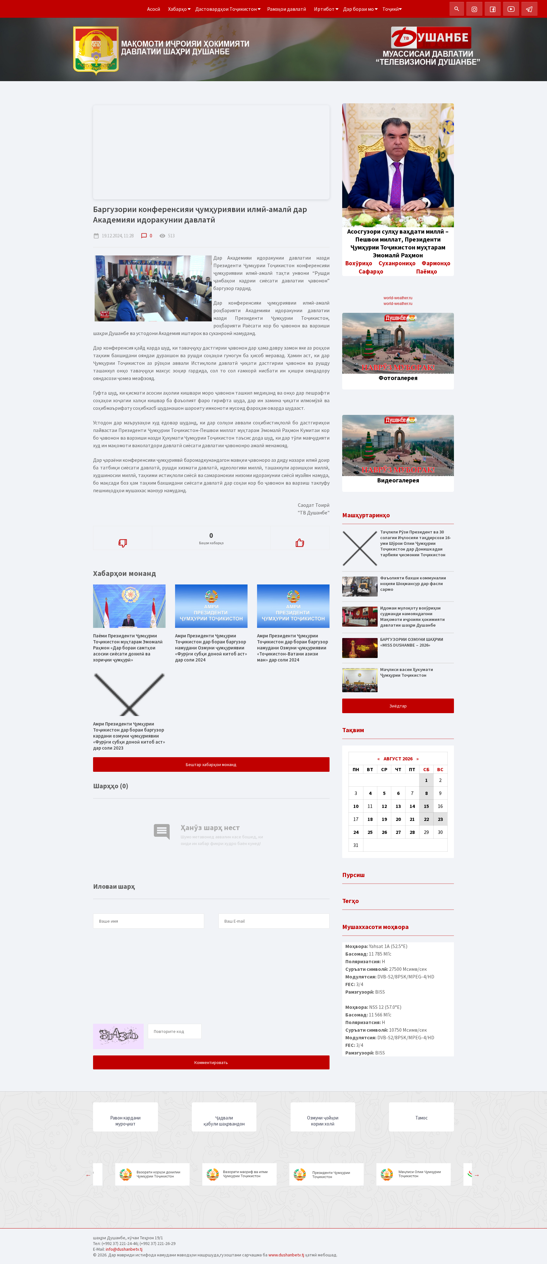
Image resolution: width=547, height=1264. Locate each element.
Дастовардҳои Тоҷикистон (226, 9)
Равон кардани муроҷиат (125, 1121)
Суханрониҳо (397, 263)
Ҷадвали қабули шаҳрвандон (224, 1121)
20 (398, 819)
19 (384, 819)
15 (426, 806)
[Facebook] (493, 9)
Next (477, 1174)
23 (440, 819)
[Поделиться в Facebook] (98, 561)
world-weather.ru (398, 298)
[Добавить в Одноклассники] (110, 561)
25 (370, 832)
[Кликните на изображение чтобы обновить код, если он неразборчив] (120, 1046)
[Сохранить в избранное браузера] (146, 561)
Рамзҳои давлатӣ (286, 9)
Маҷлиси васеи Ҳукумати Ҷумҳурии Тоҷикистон (406, 672)
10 (355, 806)
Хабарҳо (178, 9)
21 (412, 819)
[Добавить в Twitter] (122, 561)
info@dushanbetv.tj (124, 1249)
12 (384, 806)
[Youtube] (511, 9)
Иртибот (325, 9)
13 (398, 806)
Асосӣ (153, 9)
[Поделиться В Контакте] (134, 561)
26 (384, 832)
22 (426, 819)
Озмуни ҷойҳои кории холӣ (322, 1121)
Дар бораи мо (359, 9)
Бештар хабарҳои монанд (211, 764)
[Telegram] (529, 9)
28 (412, 832)
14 (412, 806)
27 (398, 832)
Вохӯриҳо (358, 263)
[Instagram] (474, 9)
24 (355, 832)
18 (370, 819)
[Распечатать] (158, 561)
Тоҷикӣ (390, 9)
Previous (88, 1174)
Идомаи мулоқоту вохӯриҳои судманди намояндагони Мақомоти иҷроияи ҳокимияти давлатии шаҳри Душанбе (412, 616)
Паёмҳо (426, 271)
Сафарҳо (371, 271)
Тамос (421, 1118)
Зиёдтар (398, 706)
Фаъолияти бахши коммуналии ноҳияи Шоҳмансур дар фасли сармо (413, 583)
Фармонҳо (436, 263)
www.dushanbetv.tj (286, 1255)
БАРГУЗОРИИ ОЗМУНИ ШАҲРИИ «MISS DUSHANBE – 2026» (411, 642)
